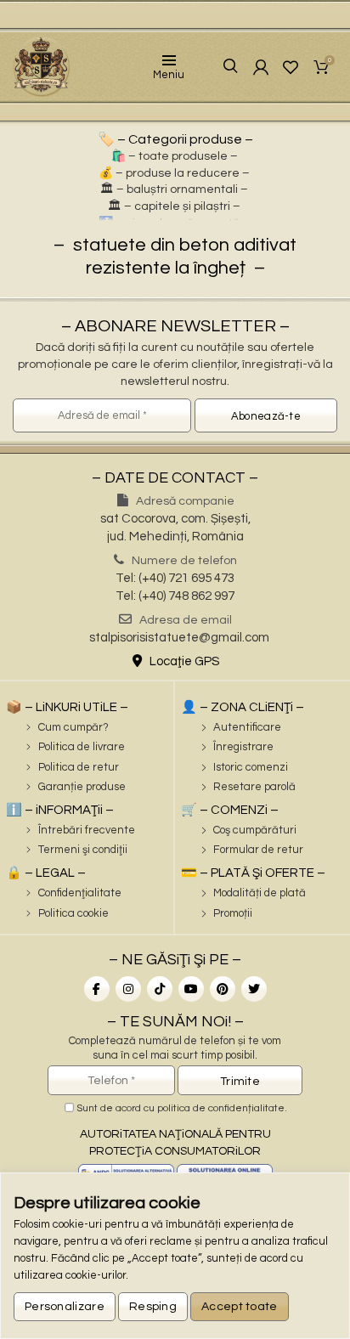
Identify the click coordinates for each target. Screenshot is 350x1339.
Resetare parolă (254, 787)
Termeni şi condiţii (82, 850)
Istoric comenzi (250, 767)
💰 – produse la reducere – (174, 173)
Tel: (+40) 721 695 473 (175, 578)
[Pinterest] (222, 989)
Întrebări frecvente (86, 830)
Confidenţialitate (79, 893)
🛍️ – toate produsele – (174, 156)
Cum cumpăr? (73, 727)
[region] (175, 1255)
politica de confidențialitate (221, 1108)
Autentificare (247, 727)
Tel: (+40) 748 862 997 (175, 596)
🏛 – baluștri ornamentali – (174, 189)
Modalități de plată (259, 893)
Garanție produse (82, 787)
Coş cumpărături (254, 830)
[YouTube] (191, 989)
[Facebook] (97, 989)
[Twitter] (254, 989)
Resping (153, 1307)
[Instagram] (128, 989)
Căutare (218, 66)
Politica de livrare (81, 747)
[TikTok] (159, 989)
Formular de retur (258, 850)
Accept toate (239, 1307)
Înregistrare (243, 747)
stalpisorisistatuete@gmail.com (179, 637)
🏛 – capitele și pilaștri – (174, 206)
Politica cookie (73, 913)
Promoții (232, 913)
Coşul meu (329, 61)
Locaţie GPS (183, 661)
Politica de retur (78, 767)
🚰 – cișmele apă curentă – (174, 223)
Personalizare (64, 1307)
